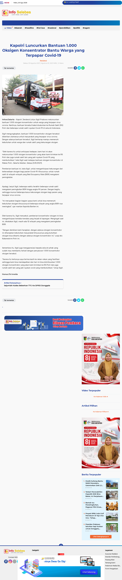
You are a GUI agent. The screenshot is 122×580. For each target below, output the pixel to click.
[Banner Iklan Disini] (61, 567)
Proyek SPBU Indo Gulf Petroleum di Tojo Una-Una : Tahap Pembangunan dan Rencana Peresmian (95, 516)
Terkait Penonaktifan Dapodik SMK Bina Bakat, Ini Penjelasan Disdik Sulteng (94, 494)
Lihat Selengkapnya (100, 536)
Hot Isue (41, 28)
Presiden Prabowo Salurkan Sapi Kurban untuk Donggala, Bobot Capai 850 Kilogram (94, 526)
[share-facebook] (75, 68)
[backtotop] (61, 546)
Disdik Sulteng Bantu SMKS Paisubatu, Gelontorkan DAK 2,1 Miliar (94, 483)
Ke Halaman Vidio (100, 396)
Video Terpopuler (91, 390)
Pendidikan (65, 28)
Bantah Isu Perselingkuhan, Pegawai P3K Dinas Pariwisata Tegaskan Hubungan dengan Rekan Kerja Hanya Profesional (94, 505)
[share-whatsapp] (83, 68)
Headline (30, 28)
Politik (77, 28)
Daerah (19, 28)
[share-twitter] (79, 68)
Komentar (10, 300)
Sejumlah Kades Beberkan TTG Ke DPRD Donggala (27, 285)
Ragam (87, 28)
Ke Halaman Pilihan (100, 412)
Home (6, 3)
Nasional (52, 28)
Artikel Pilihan (89, 405)
